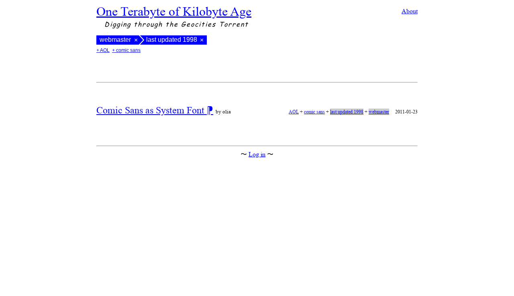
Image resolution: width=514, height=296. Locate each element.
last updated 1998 (346, 112)
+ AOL (103, 50)
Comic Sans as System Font (151, 110)
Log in (257, 154)
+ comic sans (126, 50)
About (410, 11)
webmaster (115, 40)
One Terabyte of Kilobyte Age (173, 11)
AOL (294, 112)
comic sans (314, 112)
